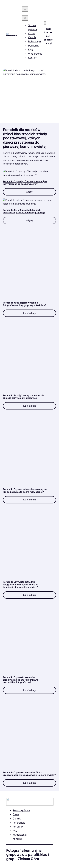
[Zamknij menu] (25, 18)
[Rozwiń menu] (25, 9)
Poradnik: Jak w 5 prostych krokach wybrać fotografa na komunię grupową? (24, 211)
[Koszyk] (45, 23)
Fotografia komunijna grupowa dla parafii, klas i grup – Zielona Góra (27, 854)
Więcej (29, 191)
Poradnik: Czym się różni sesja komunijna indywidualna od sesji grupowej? (25, 182)
